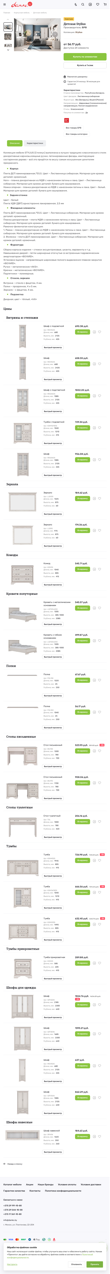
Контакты (35, 1190)
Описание (15, 143)
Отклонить (76, 1264)
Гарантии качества (14, 1190)
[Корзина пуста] (105, 4)
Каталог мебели (12, 1184)
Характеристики (35, 143)
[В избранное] (99, 332)
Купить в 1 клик (85, 65)
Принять (95, 1264)
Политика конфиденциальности (63, 1190)
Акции (29, 1184)
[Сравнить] (94, 332)
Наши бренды (45, 1184)
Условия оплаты (67, 1184)
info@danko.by (10, 1220)
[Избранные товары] (97, 4)
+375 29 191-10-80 (12, 1205)
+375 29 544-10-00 (12, 1210)
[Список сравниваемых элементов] (90, 4)
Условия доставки (91, 1184)
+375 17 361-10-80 (12, 1214)
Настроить (12, 1264)
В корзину (82, 332)
